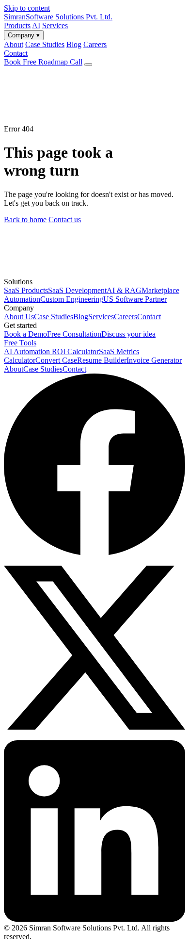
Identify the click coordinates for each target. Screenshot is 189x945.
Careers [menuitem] (95, 44)
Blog (80, 316)
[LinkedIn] (94, 919)
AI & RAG (124, 290)
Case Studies (53, 316)
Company (24, 35)
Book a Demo (25, 334)
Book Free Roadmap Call (43, 62)
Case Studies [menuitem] (44, 44)
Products (17, 25)
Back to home (25, 219)
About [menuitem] (13, 44)
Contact (16, 53)
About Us (19, 316)
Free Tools (20, 343)
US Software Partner (135, 299)
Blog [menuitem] (73, 44)
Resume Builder (101, 360)
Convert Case (56, 360)
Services (55, 25)
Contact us (64, 219)
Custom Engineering (71, 299)
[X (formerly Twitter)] (94, 736)
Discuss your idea (128, 334)
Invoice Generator (154, 360)
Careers (125, 316)
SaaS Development (77, 290)
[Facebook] (94, 552)
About (13, 369)
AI (36, 25)
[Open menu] (88, 64)
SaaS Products (26, 290)
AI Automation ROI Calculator (51, 351)
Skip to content (27, 8)
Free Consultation (74, 334)
